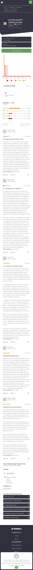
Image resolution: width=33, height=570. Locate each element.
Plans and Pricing (16, 545)
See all (28, 85)
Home (5, 7)
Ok (16, 567)
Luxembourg (11, 7)
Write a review (16, 50)
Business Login (16, 548)
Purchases (6, 9)
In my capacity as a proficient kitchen (13, 266)
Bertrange (18, 7)
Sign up (16, 539)
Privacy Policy (21, 565)
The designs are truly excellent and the (13, 139)
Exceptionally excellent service (11, 355)
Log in (16, 535)
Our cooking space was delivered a (12, 188)
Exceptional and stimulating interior (12, 407)
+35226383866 (10, 473)
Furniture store (13, 9)
